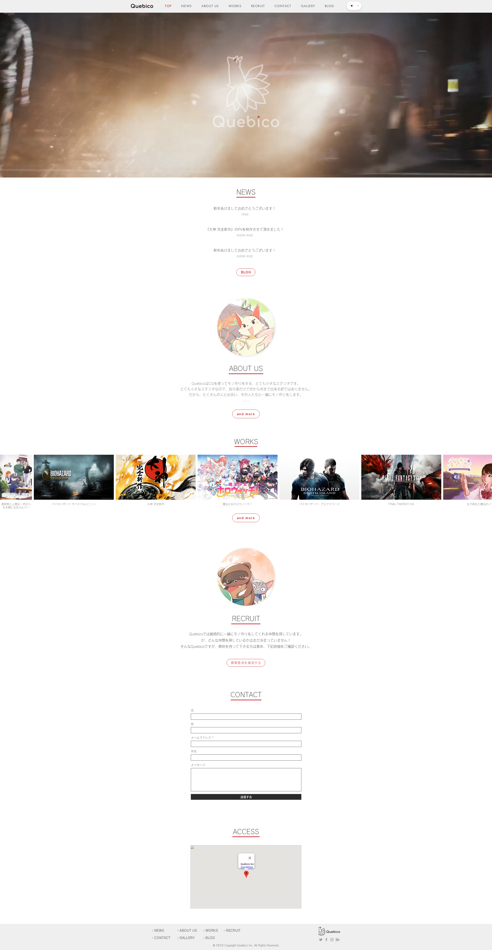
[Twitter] (321, 940)
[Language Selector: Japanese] (354, 6)
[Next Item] (485, 484)
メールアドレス (201, 737)
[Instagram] (332, 940)
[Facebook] (326, 940)
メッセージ (198, 764)
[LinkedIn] (337, 940)
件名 (194, 751)
